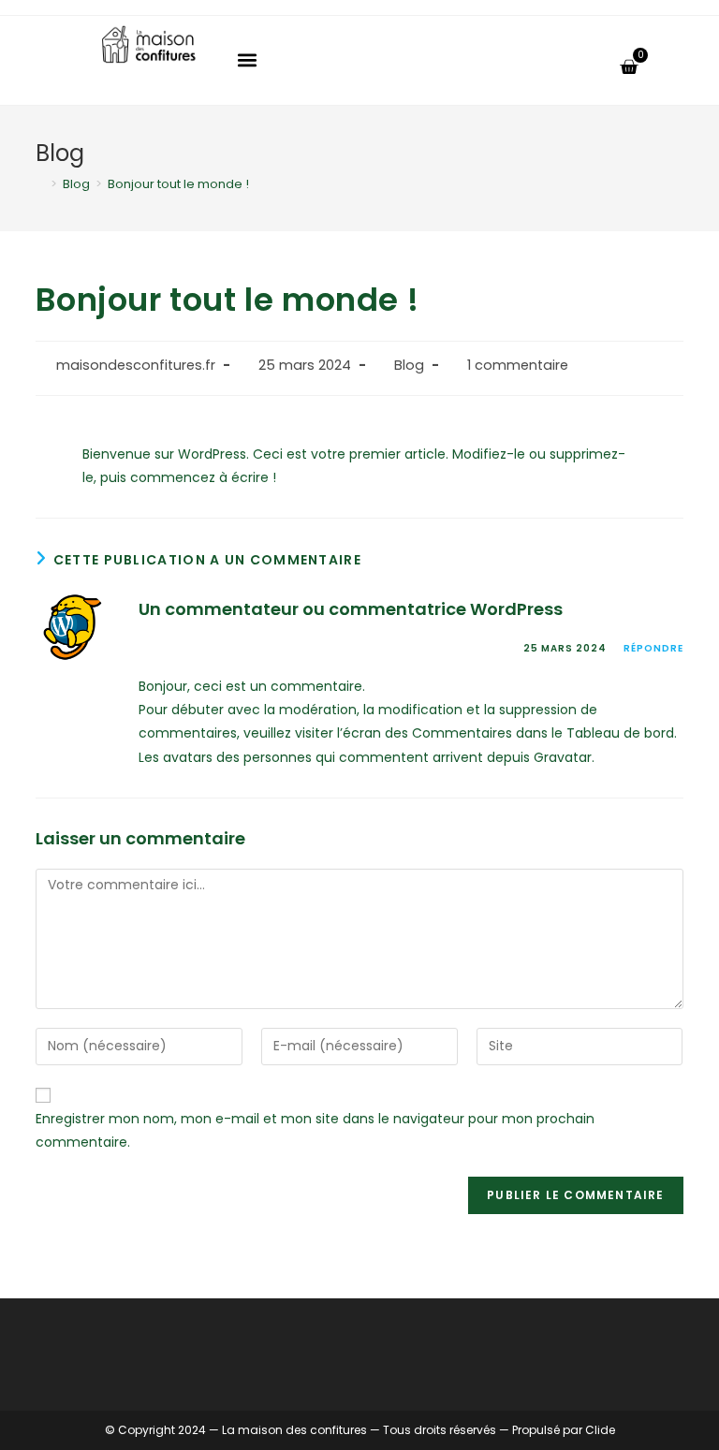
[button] (247, 60)
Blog (409, 365)
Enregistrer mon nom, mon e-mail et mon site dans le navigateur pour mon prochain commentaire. (315, 1130)
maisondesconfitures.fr (135, 365)
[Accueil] (40, 184)
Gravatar (563, 757)
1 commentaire (517, 365)
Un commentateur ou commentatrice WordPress (351, 609)
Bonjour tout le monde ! (178, 184)
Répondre (653, 648)
